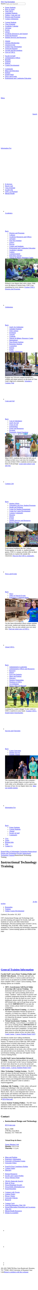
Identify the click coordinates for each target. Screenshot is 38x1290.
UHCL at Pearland (11, 191)
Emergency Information (13, 1159)
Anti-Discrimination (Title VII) (15, 1205)
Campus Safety (10, 1168)
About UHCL (9, 647)
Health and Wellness (16, 507)
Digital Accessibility (11, 1213)
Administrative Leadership (18, 667)
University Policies (11, 1198)
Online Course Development (14, 911)
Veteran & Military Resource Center (21, 257)
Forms (11, 349)
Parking (7, 73)
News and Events (11, 76)
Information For (10, 807)
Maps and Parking (15, 676)
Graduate (12, 336)
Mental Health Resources (13, 1211)
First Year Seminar (15, 240)
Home (3, 851)
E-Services (8, 184)
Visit (6, 844)
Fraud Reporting (10, 1189)
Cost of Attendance (15, 421)
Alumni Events (10, 45)
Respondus (8, 907)
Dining (11, 517)
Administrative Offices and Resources (22, 669)
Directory (12, 678)
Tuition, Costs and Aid (12, 15)
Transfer (12, 334)
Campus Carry (10, 1203)
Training (8, 61)
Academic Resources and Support (16, 34)
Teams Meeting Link (12, 1144)
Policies (7, 63)
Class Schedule (10, 24)
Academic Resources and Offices (20, 237)
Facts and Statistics (15, 674)
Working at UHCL (15, 682)
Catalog (11, 252)
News (11, 594)
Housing (12, 515)
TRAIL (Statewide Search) (14, 1181)
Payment (12, 430)
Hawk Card (9, 186)
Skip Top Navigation (8, 2)
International (13, 340)
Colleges (12, 235)
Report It (8, 1200)
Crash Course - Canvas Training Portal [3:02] (20, 1034)
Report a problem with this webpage (16, 1272)
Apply (7, 840)
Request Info (9, 842)
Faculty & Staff (10, 56)
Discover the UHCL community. (23, 556)
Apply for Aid (14, 423)
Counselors (13, 346)
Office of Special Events (17, 595)
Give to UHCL (10, 52)
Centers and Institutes (16, 246)
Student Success (14, 752)
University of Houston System (15, 1161)
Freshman (12, 333)
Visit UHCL (9, 11)
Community (9, 69)
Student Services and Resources (15, 37)
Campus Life (9, 484)
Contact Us (9, 846)
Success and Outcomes (12, 731)
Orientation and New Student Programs (22, 505)
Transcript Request (11, 35)
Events (7, 30)
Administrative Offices (12, 58)
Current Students (10, 22)
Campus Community (16, 513)
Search (3, 4)
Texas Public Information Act (15, 1187)
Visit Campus (13, 331)
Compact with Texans (12, 1192)
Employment (9, 74)
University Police (11, 1163)
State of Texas (9, 1183)
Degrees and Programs (12, 17)
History (11, 672)
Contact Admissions (11, 19)
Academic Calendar (11, 26)
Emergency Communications (19, 597)
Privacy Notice (10, 1196)
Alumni (7, 41)
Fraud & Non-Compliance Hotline (16, 1166)
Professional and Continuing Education (18, 78)
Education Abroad (15, 256)
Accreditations (14, 684)
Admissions (9, 307)
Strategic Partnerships (16, 680)
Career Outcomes (15, 751)
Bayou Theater (14, 522)
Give (6, 838)
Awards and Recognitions (13, 50)
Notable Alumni (14, 754)
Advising (8, 28)
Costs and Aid (9, 401)
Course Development (12, 65)
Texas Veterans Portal (12, 1177)
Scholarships (13, 426)
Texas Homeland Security (13, 1185)
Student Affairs (14, 503)
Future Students (10, 7)
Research (12, 671)
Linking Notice (10, 1194)
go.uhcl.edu (9, 190)
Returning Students (15, 344)
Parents (11, 348)
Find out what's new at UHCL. (19, 629)
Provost (11, 244)
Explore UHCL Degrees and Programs (20, 288)
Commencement (14, 254)
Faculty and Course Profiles (14, 1176)
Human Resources (11, 1174)
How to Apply (10, 9)
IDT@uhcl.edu (7, 1099)
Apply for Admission (16, 327)
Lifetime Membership (12, 43)
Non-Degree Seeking (16, 342)
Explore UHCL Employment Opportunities (21, 712)
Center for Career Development (19, 511)
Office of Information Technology (16, 851)
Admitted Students (11, 13)
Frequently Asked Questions (18, 432)
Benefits (8, 60)
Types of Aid (13, 425)
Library (7, 32)
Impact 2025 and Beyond (17, 686)
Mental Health (10, 193)
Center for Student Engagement (19, 509)
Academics (8, 213)
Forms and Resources (16, 428)
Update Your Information (13, 47)
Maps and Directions (12, 71)
